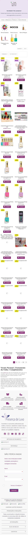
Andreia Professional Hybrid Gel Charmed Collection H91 (21, 328)
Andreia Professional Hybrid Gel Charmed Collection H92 (7, 328)
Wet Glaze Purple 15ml (21, 99)
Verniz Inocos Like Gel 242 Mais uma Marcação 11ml (21, 152)
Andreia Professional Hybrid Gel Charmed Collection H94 (7, 303)
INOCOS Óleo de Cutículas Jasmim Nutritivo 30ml (21, 353)
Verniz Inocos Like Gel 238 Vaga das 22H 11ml (21, 202)
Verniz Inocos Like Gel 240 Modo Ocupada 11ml (21, 177)
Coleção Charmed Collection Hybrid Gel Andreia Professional (21, 252)
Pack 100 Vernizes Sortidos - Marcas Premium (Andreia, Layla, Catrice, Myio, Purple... (7, 252)
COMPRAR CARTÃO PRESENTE (14, 507)
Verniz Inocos (14, 32)
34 (23, 362)
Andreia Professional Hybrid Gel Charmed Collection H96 (7, 278)
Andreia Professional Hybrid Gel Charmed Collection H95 (21, 278)
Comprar (8, 79)
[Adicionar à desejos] (11, 58)
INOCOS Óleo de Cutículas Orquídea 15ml (7, 75)
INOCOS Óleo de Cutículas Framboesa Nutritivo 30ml (7, 353)
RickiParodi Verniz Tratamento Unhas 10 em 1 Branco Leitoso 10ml (7, 100)
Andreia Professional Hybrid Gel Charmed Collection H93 (21, 303)
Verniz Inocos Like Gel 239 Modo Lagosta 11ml (7, 202)
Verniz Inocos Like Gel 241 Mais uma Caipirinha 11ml (7, 177)
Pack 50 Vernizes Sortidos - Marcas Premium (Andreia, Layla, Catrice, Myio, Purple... (21, 126)
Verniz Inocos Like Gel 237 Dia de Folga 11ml (7, 227)
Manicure (6, 372)
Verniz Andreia (4, 32)
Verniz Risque (23, 32)
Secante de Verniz (14, 44)
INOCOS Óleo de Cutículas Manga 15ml (21, 75)
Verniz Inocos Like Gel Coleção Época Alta (7, 152)
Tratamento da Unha (5, 44)
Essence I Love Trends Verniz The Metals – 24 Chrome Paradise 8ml (21, 227)
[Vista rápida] (11, 62)
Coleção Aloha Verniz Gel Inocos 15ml (7, 126)
